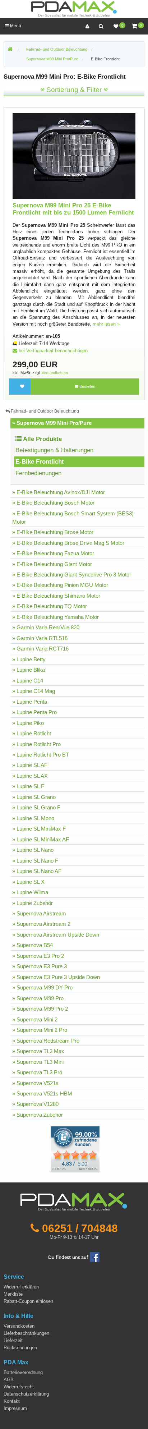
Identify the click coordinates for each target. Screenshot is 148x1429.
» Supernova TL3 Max (38, 1051)
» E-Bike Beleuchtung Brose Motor (52, 532)
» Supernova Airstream (39, 913)
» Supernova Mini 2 (34, 1019)
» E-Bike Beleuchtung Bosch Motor (53, 503)
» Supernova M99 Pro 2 (40, 1009)
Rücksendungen (20, 1347)
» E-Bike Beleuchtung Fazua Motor (53, 553)
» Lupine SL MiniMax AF (40, 839)
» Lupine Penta (29, 702)
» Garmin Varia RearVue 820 (45, 627)
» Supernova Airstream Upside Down (55, 935)
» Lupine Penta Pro (34, 712)
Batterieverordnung (23, 1372)
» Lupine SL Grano (34, 797)
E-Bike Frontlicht (105, 59)
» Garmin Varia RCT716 (40, 648)
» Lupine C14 (27, 680)
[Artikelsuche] (101, 26)
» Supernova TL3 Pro (37, 1072)
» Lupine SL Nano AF (36, 871)
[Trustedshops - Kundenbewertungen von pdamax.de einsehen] (49, 1148)
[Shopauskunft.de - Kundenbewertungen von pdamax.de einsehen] (75, 1148)
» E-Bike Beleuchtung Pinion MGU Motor (60, 585)
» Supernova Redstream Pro (45, 1041)
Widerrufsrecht (19, 1386)
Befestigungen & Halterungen (54, 450)
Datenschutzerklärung (26, 1394)
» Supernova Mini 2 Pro (39, 1030)
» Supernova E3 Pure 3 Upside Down (56, 977)
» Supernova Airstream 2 (41, 924)
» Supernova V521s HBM (42, 1093)
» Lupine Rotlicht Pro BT (40, 755)
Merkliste (13, 1294)
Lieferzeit (13, 1340)
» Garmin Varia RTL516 (40, 638)
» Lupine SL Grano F (36, 807)
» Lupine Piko (28, 723)
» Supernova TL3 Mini (38, 1062)
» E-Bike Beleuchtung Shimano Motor (56, 596)
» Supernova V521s (35, 1083)
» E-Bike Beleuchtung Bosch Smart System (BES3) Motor (73, 517)
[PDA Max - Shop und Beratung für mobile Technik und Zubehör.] (10, 49)
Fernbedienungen (38, 473)
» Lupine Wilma (30, 892)
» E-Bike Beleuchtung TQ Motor (49, 606)
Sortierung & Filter (74, 89)
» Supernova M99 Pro (38, 998)
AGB (9, 1379)
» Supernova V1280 (35, 1104)
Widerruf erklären (21, 1287)
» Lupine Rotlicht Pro (36, 744)
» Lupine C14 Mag (33, 691)
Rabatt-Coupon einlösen (28, 1301)
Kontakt (12, 1401)
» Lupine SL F (28, 786)
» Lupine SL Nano (33, 850)
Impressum (15, 1408)
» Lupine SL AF (29, 765)
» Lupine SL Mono (33, 818)
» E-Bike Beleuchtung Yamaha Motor (55, 617)
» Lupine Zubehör (32, 903)
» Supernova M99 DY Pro (42, 987)
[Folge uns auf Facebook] (74, 1256)
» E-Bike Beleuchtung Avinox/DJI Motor (58, 492)
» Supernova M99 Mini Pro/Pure (52, 423)
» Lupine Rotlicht (31, 733)
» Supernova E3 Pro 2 (38, 956)
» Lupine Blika (28, 670)
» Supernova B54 (32, 945)
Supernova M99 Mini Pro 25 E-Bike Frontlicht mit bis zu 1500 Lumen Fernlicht (73, 209)
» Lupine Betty (29, 659)
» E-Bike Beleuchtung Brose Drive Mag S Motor (68, 543)
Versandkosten (55, 373)
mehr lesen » (106, 324)
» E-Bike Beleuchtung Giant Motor (52, 564)
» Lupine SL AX (30, 776)
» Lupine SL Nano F (35, 861)
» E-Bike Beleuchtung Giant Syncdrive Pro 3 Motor (71, 574)
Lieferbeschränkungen (26, 1333)
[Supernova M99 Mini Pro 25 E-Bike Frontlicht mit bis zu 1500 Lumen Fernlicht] (74, 155)
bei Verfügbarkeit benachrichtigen (52, 350)
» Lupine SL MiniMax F (39, 829)
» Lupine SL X (28, 882)
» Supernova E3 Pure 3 (39, 966)
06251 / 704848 (80, 1228)
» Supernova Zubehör (37, 1115)
